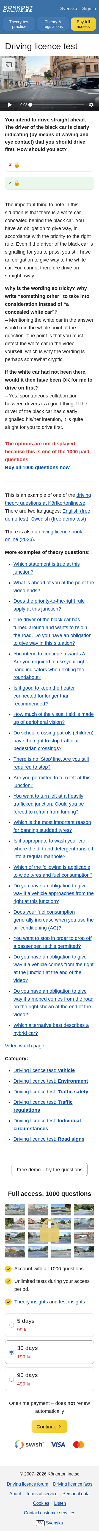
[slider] (57, 105)
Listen (60, 1503)
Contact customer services (49, 1512)
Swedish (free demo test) (58, 519)
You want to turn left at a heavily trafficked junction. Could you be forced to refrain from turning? (48, 804)
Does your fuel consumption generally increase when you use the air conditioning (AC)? (53, 920)
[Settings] (91, 105)
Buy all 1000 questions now (37, 467)
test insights (72, 1302)
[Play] (9, 104)
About (15, 1493)
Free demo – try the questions (49, 1169)
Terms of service (41, 1493)
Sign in (89, 8)
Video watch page (24, 1045)
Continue (46, 1427)
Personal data (76, 1493)
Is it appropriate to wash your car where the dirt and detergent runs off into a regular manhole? (53, 848)
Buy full (83, 24)
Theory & (53, 24)
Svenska (68, 8)
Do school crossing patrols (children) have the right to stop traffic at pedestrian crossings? (53, 740)
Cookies (41, 1503)
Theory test (19, 24)
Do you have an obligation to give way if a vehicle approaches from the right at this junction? (53, 893)
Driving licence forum (27, 1483)
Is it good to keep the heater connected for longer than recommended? (44, 696)
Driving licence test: (44, 1070)
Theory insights (31, 1302)
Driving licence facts (72, 1483)
